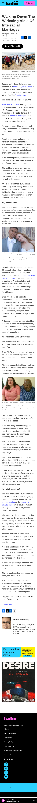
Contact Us (7, 755)
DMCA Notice (8, 759)
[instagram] (6, 769)
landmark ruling (8, 502)
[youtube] (6, 777)
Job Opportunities (10, 733)
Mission (6, 729)
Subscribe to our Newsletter (13, 750)
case (11, 505)
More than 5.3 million (10, 105)
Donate (30, 3)
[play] (3, 800)
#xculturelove (20, 95)
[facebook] (6, 764)
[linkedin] (6, 773)
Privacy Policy (8, 742)
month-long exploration (22, 87)
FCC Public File (9, 746)
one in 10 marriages (18, 116)
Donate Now (8, 737)
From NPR (8, 604)
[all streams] (34, 800)
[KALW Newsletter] (18, 652)
